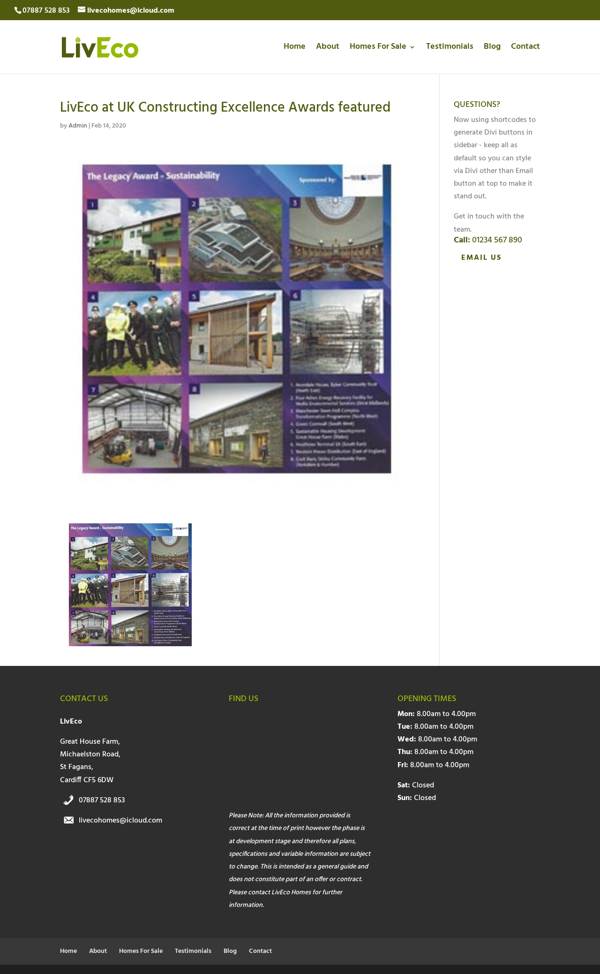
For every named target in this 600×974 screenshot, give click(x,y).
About (327, 48)
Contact (525, 48)
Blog (492, 48)
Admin (77, 126)
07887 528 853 (102, 800)
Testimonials (449, 48)
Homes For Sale (378, 48)
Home (295, 48)
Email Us (481, 258)
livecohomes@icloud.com (120, 821)
